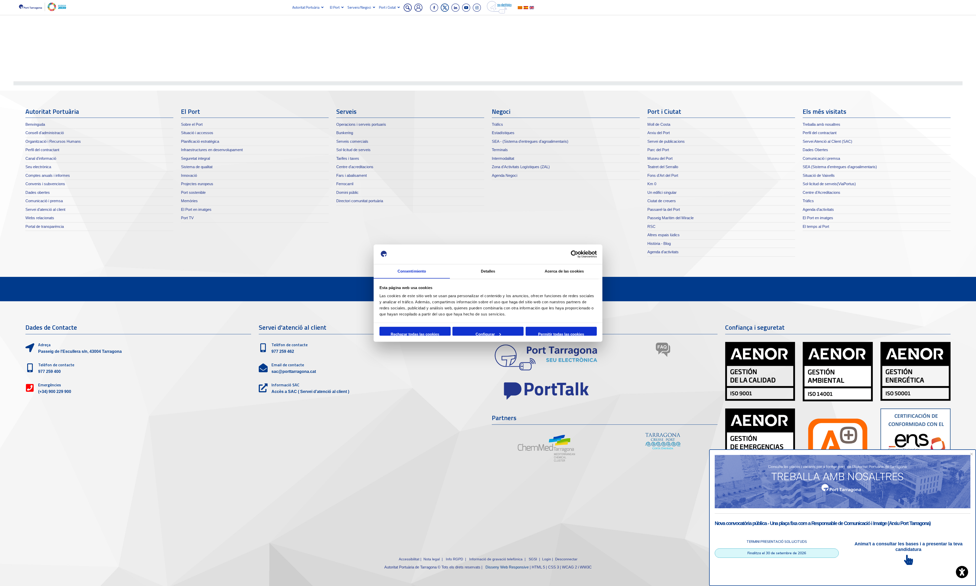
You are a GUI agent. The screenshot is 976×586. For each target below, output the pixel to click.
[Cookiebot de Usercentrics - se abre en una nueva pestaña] (574, 254)
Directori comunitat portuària (359, 201)
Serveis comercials (352, 141)
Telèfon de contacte (56, 365)
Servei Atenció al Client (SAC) (827, 141)
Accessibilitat (409, 559)
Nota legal (431, 559)
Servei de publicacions (666, 141)
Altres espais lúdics (663, 235)
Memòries (189, 201)
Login (546, 559)
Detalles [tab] (488, 271)
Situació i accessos (197, 133)
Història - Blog (659, 243)
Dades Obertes (815, 150)
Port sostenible (193, 192)
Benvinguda (35, 124)
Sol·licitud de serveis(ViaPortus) (829, 184)
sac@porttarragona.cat (293, 371)
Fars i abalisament (351, 175)
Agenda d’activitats (818, 209)
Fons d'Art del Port (662, 175)
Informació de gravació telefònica (496, 559)
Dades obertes (37, 192)
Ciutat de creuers (661, 201)
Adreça (44, 345)
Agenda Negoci (504, 175)
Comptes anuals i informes (47, 175)
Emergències (49, 385)
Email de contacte (287, 365)
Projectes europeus (197, 184)
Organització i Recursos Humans (53, 141)
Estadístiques (503, 133)
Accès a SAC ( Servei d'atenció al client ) (310, 391)
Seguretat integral (195, 158)
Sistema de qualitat (196, 167)
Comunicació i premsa (44, 201)
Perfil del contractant (42, 150)
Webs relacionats (39, 218)
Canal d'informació (40, 158)
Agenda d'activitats (663, 252)
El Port (335, 7)
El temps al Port (816, 226)
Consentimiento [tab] (412, 271)
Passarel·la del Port (663, 209)
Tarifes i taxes (347, 158)
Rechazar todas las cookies (415, 334)
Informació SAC (285, 385)
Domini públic (347, 192)
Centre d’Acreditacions (821, 192)
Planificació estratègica (200, 141)
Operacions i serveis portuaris (361, 124)
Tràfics (497, 124)
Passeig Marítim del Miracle (670, 218)
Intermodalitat (503, 158)
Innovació (189, 175)
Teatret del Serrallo (662, 167)
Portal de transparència (44, 226)
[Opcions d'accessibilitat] (962, 572)
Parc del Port (658, 150)
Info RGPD (454, 559)
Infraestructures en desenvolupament (212, 150)
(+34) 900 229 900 (54, 391)
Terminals (500, 150)
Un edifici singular (662, 192)
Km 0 (651, 184)
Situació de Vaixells (819, 175)
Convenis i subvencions (45, 184)
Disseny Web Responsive (507, 567)
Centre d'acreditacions (354, 167)
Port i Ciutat (387, 7)
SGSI (533, 559)
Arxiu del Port (658, 133)
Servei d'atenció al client (45, 209)
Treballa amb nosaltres (821, 124)
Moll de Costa (658, 124)
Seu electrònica (38, 167)
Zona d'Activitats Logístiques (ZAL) (521, 167)
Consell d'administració (44, 133)
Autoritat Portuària (305, 7)
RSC (651, 226)
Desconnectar (566, 559)
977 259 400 (49, 371)
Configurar (485, 334)
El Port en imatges (196, 209)
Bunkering (344, 133)
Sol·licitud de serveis (353, 150)
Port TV (187, 218)
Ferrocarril (344, 184)
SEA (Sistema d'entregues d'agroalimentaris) (840, 167)
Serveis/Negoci (359, 7)
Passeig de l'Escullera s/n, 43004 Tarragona (80, 351)
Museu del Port (660, 158)
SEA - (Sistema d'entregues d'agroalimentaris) (530, 141)
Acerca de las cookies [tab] (564, 271)
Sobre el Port (192, 124)
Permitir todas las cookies (561, 334)
